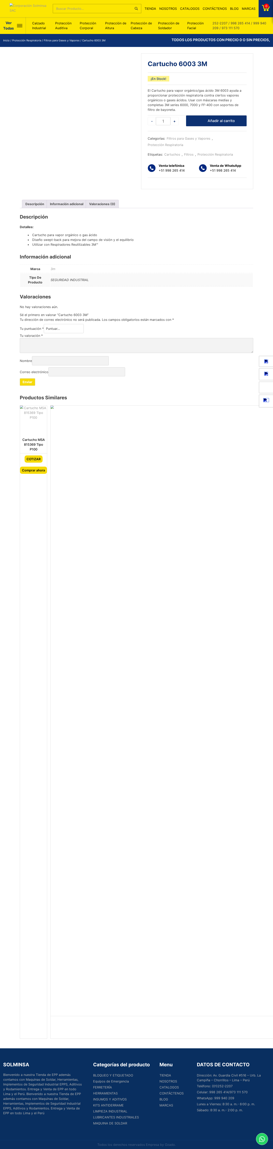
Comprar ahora (33, 470)
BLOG (234, 9)
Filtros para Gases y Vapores (62, 40)
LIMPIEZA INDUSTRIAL (110, 1111)
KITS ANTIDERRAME (108, 1105)
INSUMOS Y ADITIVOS (110, 1099)
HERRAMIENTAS (105, 1093)
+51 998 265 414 (225, 168)
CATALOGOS (189, 9)
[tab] (35, 204)
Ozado (170, 1145)
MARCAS (248, 9)
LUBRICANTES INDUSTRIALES (116, 1117)
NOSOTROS (168, 9)
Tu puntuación (32, 329)
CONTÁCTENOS (215, 9)
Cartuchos (172, 154)
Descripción (34, 204)
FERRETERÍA (102, 1087)
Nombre (26, 361)
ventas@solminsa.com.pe (266, 361)
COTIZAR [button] (34, 459)
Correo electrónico (34, 372)
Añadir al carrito (221, 121)
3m (53, 269)
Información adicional (66, 204)
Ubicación (266, 374)
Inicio (6, 40)
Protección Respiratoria (26, 40)
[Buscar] (136, 8)
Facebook (266, 387)
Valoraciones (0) (102, 204)
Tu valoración (31, 336)
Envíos (266, 401)
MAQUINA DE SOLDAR (110, 1123)
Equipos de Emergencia (111, 1081)
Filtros (188, 154)
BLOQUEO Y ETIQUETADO (113, 1075)
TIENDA (150, 9)
